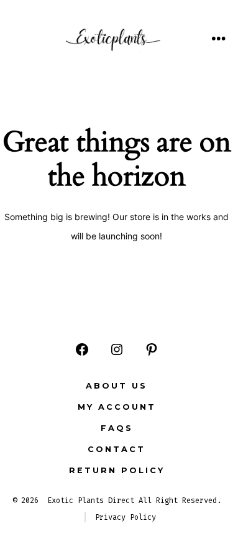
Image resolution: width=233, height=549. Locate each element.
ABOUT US (116, 385)
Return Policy (117, 470)
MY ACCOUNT (117, 407)
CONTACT (116, 449)
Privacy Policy (125, 517)
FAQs (117, 428)
